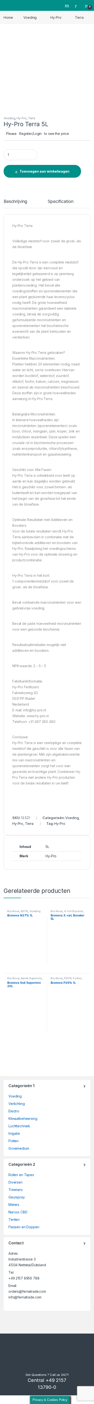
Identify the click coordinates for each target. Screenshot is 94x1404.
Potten (13, 1141)
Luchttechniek (19, 1126)
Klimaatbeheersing (22, 1118)
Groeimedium (18, 1148)
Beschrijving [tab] (15, 201)
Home (8, 17)
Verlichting (16, 1104)
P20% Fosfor (72, 978)
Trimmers (15, 1190)
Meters (13, 1205)
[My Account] (77, 5)
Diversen (15, 1182)
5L (47, 847)
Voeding (30, 17)
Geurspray (16, 1197)
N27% (24, 911)
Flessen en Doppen (23, 1227)
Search (67, 5)
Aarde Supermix (31, 978)
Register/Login (30, 134)
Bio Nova (13, 911)
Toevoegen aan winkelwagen (44, 171)
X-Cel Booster (73, 911)
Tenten (14, 1219)
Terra (79, 17)
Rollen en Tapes (21, 1175)
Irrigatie (14, 1133)
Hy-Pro (55, 17)
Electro (13, 1111)
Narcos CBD (17, 1212)
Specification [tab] (60, 201)
